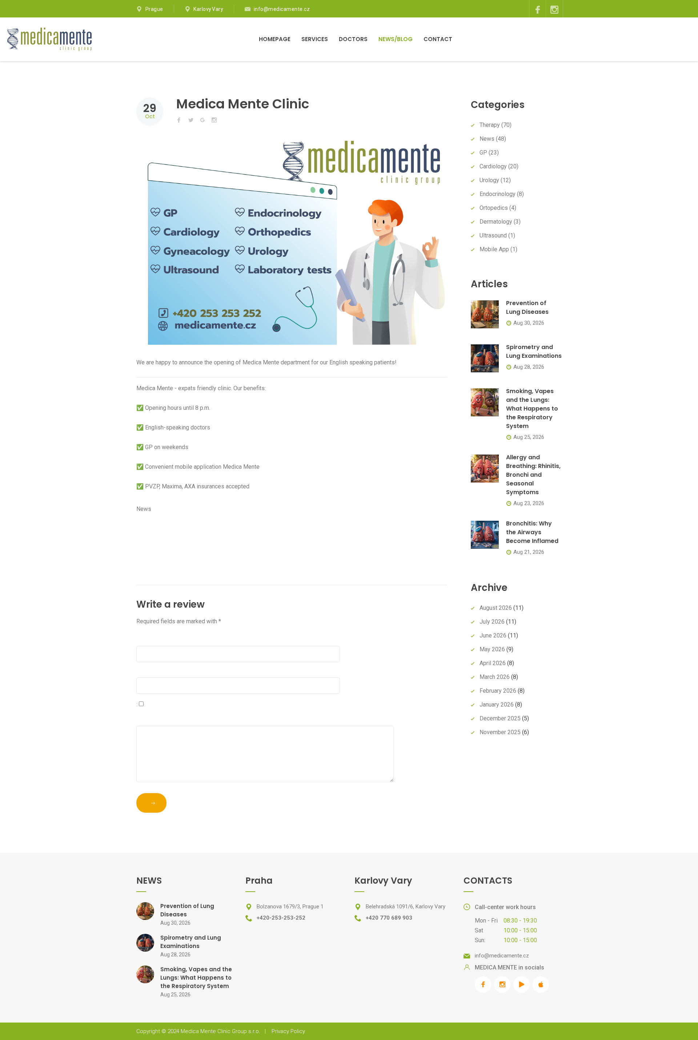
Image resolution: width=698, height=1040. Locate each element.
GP (483, 152)
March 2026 (495, 676)
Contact (438, 39)
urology (489, 180)
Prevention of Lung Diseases (527, 307)
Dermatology (496, 221)
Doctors (353, 39)
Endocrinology (498, 194)
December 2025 (500, 718)
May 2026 (492, 649)
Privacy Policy (288, 1031)
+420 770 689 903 (389, 918)
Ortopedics (494, 207)
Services (314, 39)
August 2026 (496, 607)
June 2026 (493, 635)
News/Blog (395, 39)
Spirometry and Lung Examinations (534, 351)
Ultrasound (493, 235)
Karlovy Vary (208, 9)
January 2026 (497, 704)
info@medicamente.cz (282, 9)
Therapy (490, 124)
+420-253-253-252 (281, 918)
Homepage (274, 39)
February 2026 (498, 690)
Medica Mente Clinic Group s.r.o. (220, 1031)
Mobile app (494, 249)
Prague (154, 9)
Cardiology (493, 166)
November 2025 (500, 732)
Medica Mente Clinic (242, 104)
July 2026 (492, 621)
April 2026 (493, 663)
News (143, 508)
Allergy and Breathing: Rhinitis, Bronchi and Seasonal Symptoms (533, 474)
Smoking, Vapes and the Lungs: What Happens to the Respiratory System (532, 408)
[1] (151, 803)
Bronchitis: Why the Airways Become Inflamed (532, 532)
